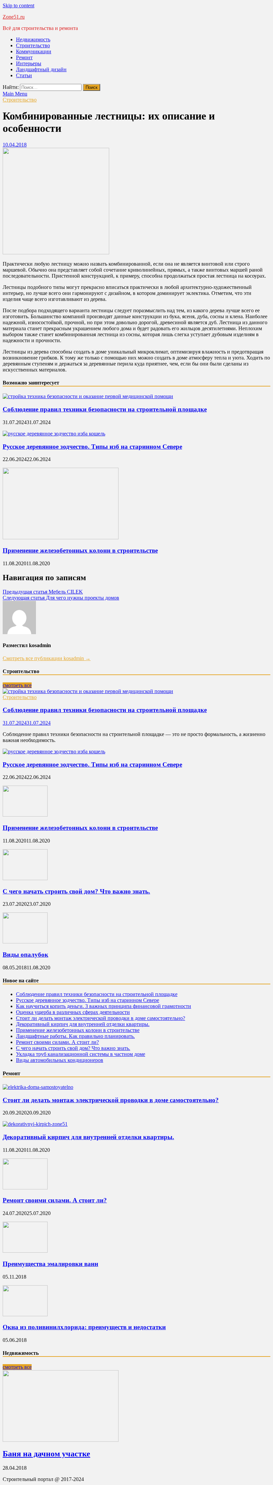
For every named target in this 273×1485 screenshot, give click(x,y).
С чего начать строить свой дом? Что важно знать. (76, 891)
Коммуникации (33, 51)
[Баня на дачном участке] (61, 1440)
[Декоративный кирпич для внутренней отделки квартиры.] (35, 1124)
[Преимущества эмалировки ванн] (25, 1251)
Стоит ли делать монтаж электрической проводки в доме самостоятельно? (100, 1018)
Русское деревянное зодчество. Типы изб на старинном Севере (92, 446)
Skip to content (18, 5)
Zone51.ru (14, 17)
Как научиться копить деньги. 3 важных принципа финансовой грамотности (103, 1006)
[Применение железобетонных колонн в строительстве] (61, 537)
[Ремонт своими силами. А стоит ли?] (25, 1187)
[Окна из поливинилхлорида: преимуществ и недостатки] (25, 1314)
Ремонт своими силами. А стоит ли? (57, 1042)
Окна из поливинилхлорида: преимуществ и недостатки (84, 1327)
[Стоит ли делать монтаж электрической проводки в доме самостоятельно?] (38, 1087)
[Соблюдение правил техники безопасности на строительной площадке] (88, 396)
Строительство (33, 45)
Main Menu (15, 94)
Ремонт (24, 57)
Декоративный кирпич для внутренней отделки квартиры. (82, 1024)
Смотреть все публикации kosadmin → (47, 658)
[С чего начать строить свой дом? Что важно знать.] (25, 878)
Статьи (24, 75)
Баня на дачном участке (46, 1453)
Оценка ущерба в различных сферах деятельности (73, 1012)
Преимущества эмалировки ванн (50, 1263)
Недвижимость (33, 39)
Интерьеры (28, 63)
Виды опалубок (25, 954)
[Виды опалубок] (25, 941)
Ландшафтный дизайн (41, 69)
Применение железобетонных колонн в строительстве (80, 550)
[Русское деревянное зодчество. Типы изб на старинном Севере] (54, 433)
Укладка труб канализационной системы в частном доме (80, 1054)
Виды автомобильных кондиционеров (59, 1060)
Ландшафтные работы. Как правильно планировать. (75, 1036)
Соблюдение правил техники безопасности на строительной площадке (105, 409)
